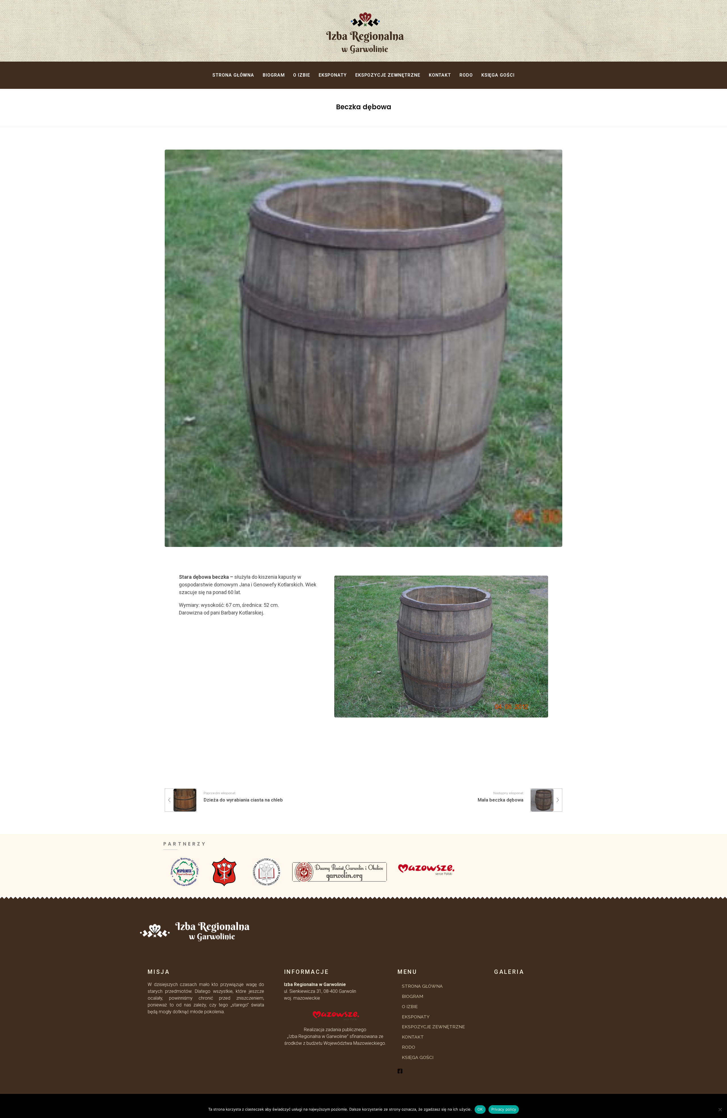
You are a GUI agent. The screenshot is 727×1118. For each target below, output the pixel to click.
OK (480, 1109)
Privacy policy (503, 1109)
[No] (720, 1109)
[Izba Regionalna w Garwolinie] (406, 33)
